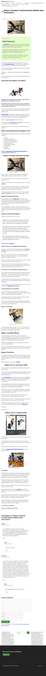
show (8, 38)
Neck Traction (19, 3)
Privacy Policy (39, 665)
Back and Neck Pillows (5, 4)
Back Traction (8, 3)
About (27, 4)
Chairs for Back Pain (16, 4)
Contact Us (6, 654)
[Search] (28, 633)
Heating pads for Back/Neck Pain (37, 3)
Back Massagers (27, 3)
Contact (22, 4)
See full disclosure (8, 645)
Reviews (13, 3)
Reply (4, 538)
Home (2, 3)
